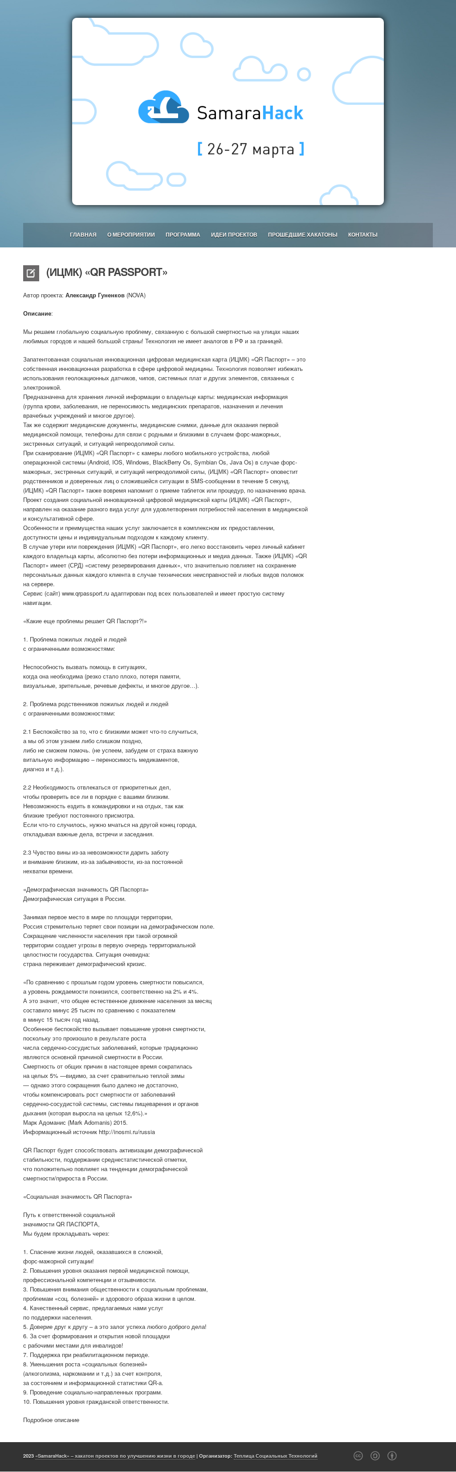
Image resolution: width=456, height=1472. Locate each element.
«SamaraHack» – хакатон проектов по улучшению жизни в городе (115, 1455)
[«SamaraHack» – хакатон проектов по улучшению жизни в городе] (228, 111)
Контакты (363, 234)
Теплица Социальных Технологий (276, 1455)
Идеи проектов (234, 234)
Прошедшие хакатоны (303, 234)
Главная (83, 234)
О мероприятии (131, 234)
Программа (183, 234)
